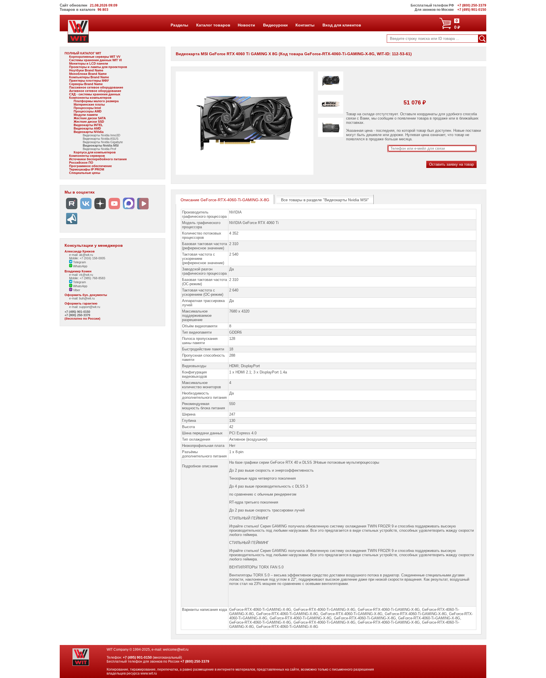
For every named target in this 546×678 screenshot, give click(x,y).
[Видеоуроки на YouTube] (114, 209)
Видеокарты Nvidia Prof (99, 149)
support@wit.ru (89, 307)
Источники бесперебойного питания (98, 159)
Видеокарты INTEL (88, 125)
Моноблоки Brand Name (88, 73)
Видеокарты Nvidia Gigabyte (103, 142)
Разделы (179, 25)
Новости (246, 25)
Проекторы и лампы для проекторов (98, 67)
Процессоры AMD (88, 111)
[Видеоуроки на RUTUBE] (72, 209)
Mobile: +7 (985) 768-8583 (87, 278)
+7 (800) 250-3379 (77, 315)
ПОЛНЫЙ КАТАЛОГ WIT (83, 53)
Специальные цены (84, 172)
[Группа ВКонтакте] (86, 209)
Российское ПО (81, 162)
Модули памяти (86, 114)
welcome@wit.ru (176, 650)
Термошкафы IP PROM (86, 169)
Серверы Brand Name (86, 84)
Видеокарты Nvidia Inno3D (101, 135)
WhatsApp (79, 266)
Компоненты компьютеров (90, 97)
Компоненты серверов (87, 155)
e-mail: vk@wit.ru (81, 274)
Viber (76, 290)
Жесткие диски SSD (89, 121)
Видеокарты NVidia (89, 131)
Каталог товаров (213, 25)
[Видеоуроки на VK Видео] (143, 209)
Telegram (79, 262)
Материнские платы (89, 104)
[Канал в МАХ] (128, 209)
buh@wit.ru (87, 298)
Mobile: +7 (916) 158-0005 (87, 258)
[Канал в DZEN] (100, 209)
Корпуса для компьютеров (95, 152)
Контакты (304, 25)
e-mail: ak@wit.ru (81, 254)
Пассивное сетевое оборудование (96, 87)
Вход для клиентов (341, 25)
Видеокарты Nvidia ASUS (100, 138)
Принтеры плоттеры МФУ (89, 80)
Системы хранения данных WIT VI (95, 60)
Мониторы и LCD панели (88, 63)
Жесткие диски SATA (90, 118)
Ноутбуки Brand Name (86, 70)
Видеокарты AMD (87, 128)
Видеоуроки (275, 25)
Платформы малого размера (96, 101)
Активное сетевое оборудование (95, 91)
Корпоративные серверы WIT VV (94, 56)
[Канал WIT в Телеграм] (72, 224)
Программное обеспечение (90, 166)
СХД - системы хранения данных (94, 94)
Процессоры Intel (87, 108)
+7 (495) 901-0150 (77, 311)
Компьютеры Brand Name (89, 77)
